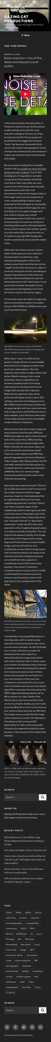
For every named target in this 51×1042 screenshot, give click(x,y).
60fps (28, 912)
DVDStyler (21, 934)
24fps (9, 912)
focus (37, 944)
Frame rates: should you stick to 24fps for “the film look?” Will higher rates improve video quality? (25, 859)
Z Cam (37, 987)
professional (12, 971)
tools (22, 982)
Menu (27, 35)
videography (12, 987)
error (39, 934)
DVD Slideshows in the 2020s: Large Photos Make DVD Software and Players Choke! (24, 841)
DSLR (23, 928)
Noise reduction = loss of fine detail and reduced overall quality (23, 62)
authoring (11, 918)
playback (26, 966)
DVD (32, 928)
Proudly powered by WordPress (18, 1035)
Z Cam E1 (10, 992)
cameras (34, 918)
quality (25, 971)
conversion (11, 928)
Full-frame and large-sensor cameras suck (25, 850)
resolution (38, 971)
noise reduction (23, 960)
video (31, 982)
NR (35, 960)
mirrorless (32, 955)
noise (8, 960)
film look (29, 939)
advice (38, 912)
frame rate (11, 950)
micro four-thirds (14, 955)
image (23, 950)
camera (23, 918)
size (36, 976)
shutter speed (23, 976)
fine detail (26, 944)
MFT (32, 950)
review (9, 976)
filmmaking (11, 944)
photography (12, 966)
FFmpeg (10, 939)
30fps (18, 912)
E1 (32, 934)
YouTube (26, 987)
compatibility (32, 923)
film (20, 939)
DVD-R (9, 934)
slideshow (11, 982)
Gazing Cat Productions (18, 19)
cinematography (14, 923)
